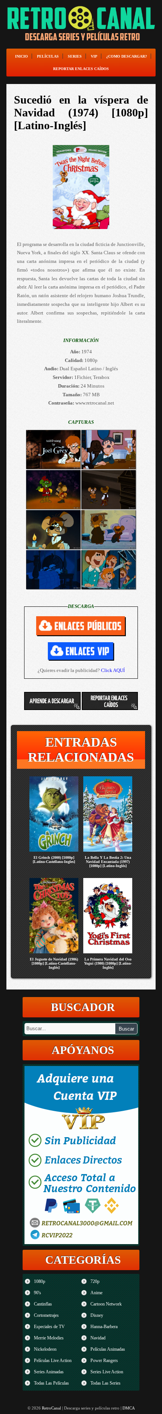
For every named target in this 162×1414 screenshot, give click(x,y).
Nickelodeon (45, 1349)
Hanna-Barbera (104, 1326)
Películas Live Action (53, 1360)
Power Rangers (104, 1360)
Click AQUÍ (113, 670)
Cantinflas (43, 1304)
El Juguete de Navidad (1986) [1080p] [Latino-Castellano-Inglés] (54, 963)
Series (75, 56)
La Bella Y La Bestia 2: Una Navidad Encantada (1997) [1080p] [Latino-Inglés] (108, 861)
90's (37, 1292)
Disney (96, 1315)
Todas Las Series (105, 1383)
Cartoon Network (106, 1304)
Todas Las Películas (51, 1383)
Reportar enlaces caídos (81, 69)
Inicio (21, 56)
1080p (39, 1281)
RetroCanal (51, 1408)
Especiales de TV (49, 1326)
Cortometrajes (46, 1315)
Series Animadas (49, 1371)
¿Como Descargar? (126, 56)
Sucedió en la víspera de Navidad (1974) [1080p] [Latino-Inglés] (81, 112)
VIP (94, 56)
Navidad (97, 1338)
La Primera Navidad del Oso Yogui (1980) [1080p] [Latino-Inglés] (108, 963)
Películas (48, 56)
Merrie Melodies (49, 1338)
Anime (96, 1292)
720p (94, 1281)
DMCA (128, 1408)
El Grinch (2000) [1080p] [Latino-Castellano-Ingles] (54, 859)
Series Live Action (106, 1371)
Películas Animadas (107, 1349)
